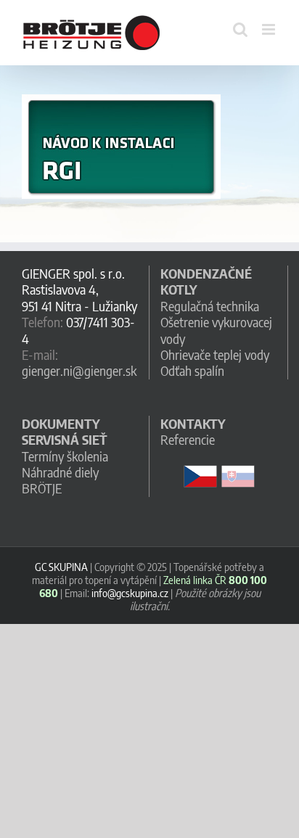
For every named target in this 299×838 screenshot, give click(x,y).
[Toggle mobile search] (240, 29)
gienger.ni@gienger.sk (79, 370)
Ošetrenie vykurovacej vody (216, 329)
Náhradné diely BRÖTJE (60, 480)
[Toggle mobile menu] (269, 29)
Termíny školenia (65, 456)
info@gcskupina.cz (129, 592)
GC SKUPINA (61, 566)
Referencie (187, 439)
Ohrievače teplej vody (214, 354)
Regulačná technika (209, 305)
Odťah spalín (192, 370)
